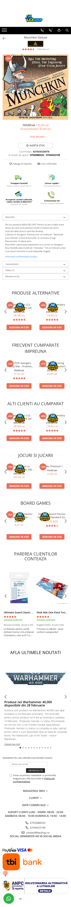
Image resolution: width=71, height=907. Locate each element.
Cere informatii (48, 163)
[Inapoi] (2, 38)
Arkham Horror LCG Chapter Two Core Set (19, 306)
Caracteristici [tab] (11, 264)
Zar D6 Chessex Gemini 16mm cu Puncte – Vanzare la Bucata (19, 515)
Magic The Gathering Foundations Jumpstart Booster (52, 364)
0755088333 (37, 823)
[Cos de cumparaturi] (59, 30)
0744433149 (37, 827)
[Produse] (5, 31)
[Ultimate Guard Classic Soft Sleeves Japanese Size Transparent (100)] (19, 587)
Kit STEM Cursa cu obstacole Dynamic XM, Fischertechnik (19, 468)
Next (65, 90)
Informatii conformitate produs (21, 256)
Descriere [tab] (10, 217)
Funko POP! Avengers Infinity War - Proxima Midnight (19, 364)
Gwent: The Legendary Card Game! (52, 306)
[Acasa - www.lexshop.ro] (35, 18)
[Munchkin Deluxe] (35, 87)
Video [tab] (9, 270)
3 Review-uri (43, 49)
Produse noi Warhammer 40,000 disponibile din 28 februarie (28, 703)
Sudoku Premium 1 (52, 466)
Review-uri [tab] (12, 276)
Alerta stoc (37, 145)
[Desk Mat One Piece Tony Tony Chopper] (52, 587)
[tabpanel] (35, 87)
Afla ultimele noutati (35, 652)
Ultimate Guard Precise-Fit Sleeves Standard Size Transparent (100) (52, 515)
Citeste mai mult (12, 744)
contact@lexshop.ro (37, 832)
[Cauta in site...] (67, 30)
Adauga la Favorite (22, 163)
